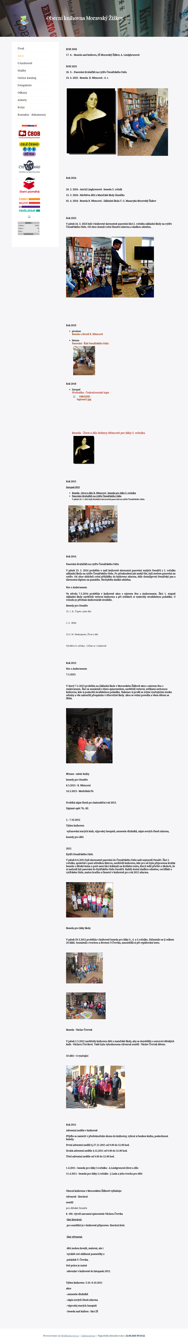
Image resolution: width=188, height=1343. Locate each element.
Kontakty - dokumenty (32, 114)
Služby (22, 70)
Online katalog (27, 77)
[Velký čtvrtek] (30, 218)
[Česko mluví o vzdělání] (30, 206)
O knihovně (25, 63)
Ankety (22, 100)
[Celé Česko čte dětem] (30, 151)
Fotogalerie (25, 85)
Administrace (88, 1335)
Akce (21, 55)
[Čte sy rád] (30, 168)
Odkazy (22, 92)
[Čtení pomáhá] (30, 187)
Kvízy (21, 107)
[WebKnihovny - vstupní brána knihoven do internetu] (29, 125)
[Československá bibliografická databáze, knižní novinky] (29, 137)
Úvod (21, 48)
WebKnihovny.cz (70, 1335)
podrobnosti (28, 234)
